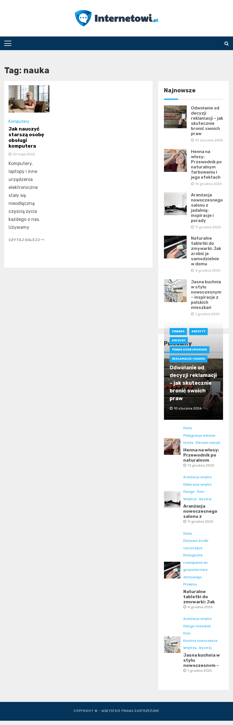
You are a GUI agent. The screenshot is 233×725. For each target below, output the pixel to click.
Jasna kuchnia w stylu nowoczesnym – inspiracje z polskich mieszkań (206, 294)
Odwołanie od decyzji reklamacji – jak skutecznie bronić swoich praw (207, 120)
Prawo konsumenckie (189, 349)
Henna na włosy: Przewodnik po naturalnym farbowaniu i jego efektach (206, 164)
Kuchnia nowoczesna (200, 641)
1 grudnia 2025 (200, 671)
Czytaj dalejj (25, 240)
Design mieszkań (197, 626)
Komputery (19, 121)
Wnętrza (190, 499)
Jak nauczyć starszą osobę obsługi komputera (26, 137)
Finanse (178, 331)
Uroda (188, 443)
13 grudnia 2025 (201, 465)
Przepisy (190, 584)
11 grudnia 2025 (200, 522)
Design (189, 492)
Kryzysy (179, 340)
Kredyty (198, 331)
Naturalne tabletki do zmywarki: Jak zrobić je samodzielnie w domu (206, 251)
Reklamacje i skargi (188, 359)
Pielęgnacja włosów (199, 435)
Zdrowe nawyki (207, 443)
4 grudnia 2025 (200, 607)
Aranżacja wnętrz (197, 477)
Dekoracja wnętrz (197, 484)
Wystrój (205, 499)
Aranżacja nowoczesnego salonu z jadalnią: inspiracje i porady (207, 207)
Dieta (187, 428)
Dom (200, 492)
